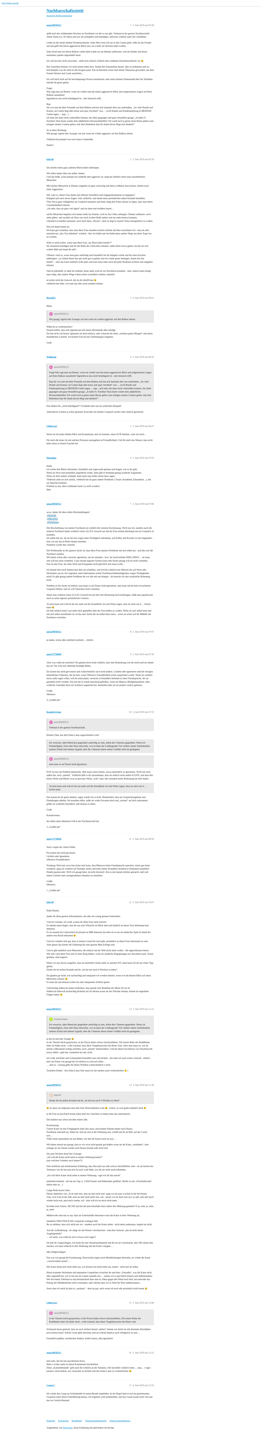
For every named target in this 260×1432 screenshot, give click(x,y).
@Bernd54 (52, 519)
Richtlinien (77, 1421)
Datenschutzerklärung (120, 1421)
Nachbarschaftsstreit (65, 10)
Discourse (68, 1427)
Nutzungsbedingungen (96, 1421)
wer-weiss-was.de (10, 3)
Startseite (50, 1421)
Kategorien (63, 1421)
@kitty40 (51, 515)
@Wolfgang (53, 522)
